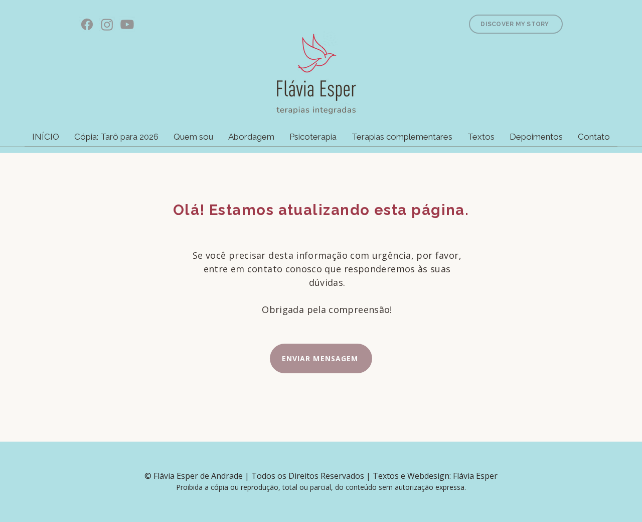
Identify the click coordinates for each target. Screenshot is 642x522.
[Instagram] (107, 24)
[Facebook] (87, 24)
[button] (313, 140)
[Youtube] (127, 24)
